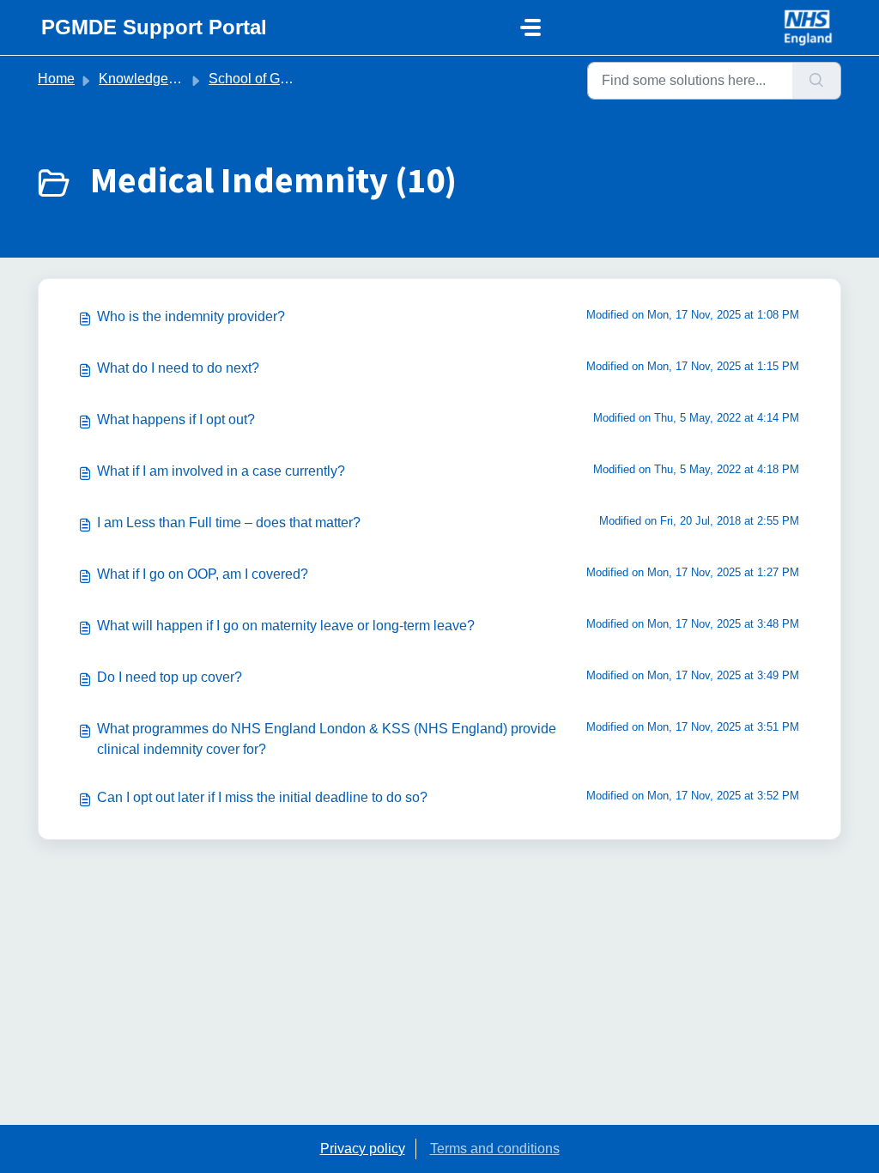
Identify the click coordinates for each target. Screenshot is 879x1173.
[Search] (816, 81)
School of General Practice (290, 78)
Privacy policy (362, 1148)
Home (56, 78)
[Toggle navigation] (530, 27)
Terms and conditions (495, 1148)
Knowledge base (150, 78)
